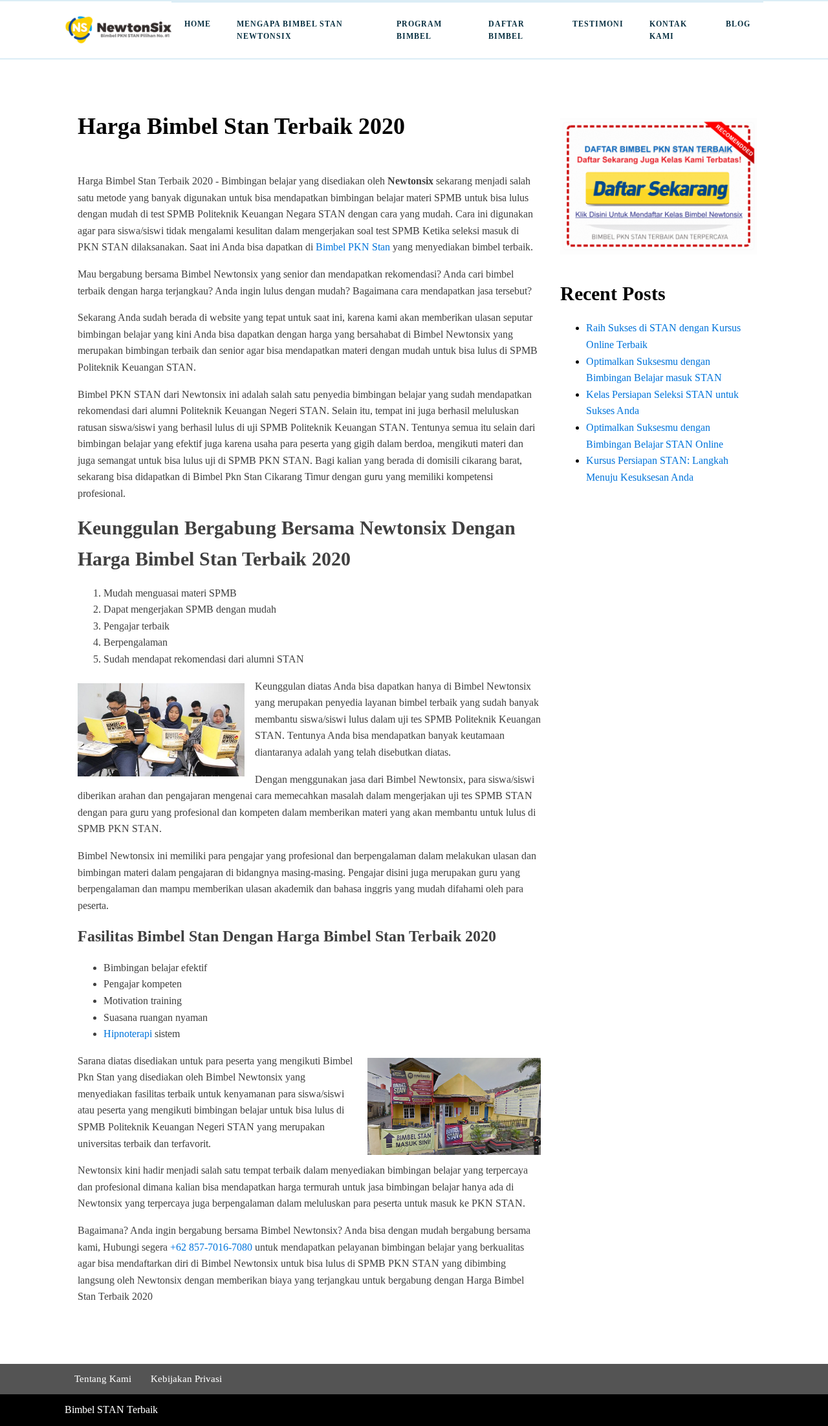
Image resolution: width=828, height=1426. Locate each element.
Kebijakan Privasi (186, 1379)
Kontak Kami (668, 30)
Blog (738, 23)
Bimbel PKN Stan (353, 246)
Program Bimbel (419, 30)
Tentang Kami (102, 1379)
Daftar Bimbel (506, 30)
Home (197, 23)
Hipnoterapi (128, 1033)
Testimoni (598, 23)
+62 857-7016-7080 (211, 1247)
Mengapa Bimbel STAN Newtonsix (290, 30)
